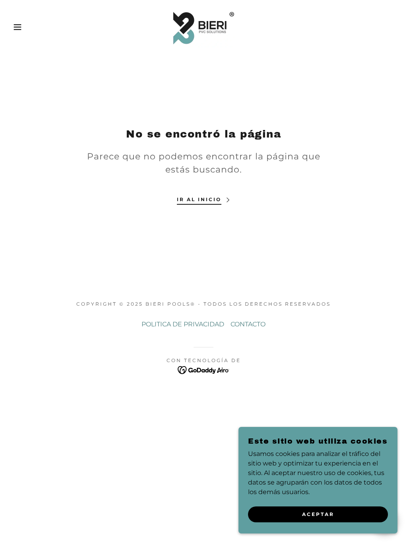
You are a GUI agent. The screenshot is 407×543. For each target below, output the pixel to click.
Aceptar (318, 515)
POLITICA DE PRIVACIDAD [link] (182, 324)
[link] (203, 26)
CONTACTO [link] (248, 324)
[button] (20, 27)
